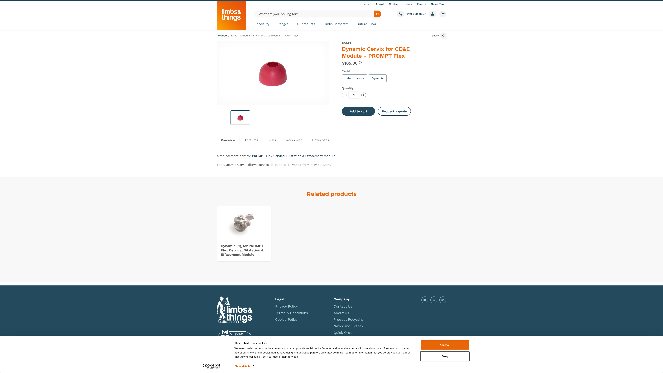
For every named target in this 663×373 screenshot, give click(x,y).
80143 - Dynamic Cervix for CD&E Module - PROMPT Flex (264, 35)
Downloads (320, 140)
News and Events (348, 326)
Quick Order (344, 333)
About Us (341, 313)
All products (306, 24)
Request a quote (394, 111)
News (408, 4)
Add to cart (358, 111)
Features (251, 140)
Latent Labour (354, 78)
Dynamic (378, 78)
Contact (394, 4)
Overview (228, 140)
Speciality (261, 24)
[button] (240, 117)
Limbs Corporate (336, 24)
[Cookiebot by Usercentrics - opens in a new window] (211, 366)
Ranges (283, 24)
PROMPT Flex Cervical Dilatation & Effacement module (293, 156)
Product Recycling (349, 319)
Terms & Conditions (291, 313)
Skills (272, 140)
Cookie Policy (286, 319)
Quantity (347, 88)
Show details (242, 366)
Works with (294, 140)
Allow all (445, 344)
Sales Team (438, 4)
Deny (445, 356)
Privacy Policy (286, 306)
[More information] (360, 62)
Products (222, 35)
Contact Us (343, 306)
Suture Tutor (366, 24)
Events (421, 4)
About (380, 4)
